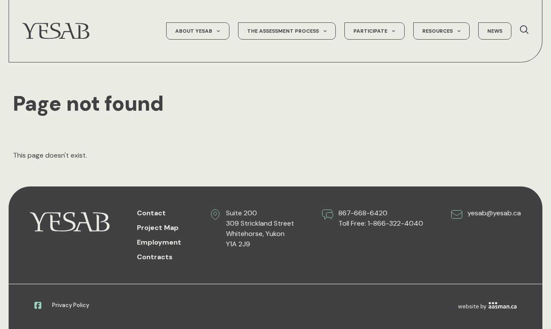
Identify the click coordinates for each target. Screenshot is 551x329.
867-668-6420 (362, 212)
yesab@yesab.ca (494, 212)
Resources (437, 31)
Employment (159, 242)
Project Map (158, 227)
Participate (370, 31)
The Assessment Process (283, 31)
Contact (151, 212)
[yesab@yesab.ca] (456, 214)
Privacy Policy (70, 305)
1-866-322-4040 (395, 223)
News (494, 31)
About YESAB (193, 31)
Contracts (155, 256)
